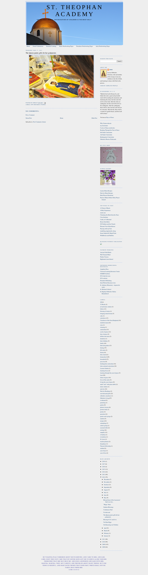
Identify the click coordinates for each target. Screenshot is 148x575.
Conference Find (107, 510)
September (107, 487)
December (107, 479)
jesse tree (102, 361)
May (105, 498)
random (102, 418)
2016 (103, 467)
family (102, 343)
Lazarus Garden (104, 368)
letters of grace (104, 377)
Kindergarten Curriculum (107, 137)
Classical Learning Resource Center (110, 271)
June (105, 495)
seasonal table (104, 428)
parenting (102, 403)
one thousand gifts (105, 393)
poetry (102, 412)
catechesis (103, 318)
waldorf (102, 448)
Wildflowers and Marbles (107, 235)
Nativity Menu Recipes (106, 193)
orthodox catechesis (105, 396)
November (107, 482)
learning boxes (104, 371)
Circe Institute (104, 217)
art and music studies (38, 104)
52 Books (102, 304)
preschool (103, 414)
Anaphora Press (104, 269)
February (106, 533)
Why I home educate (105, 123)
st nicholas (103, 437)
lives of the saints (105, 380)
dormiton (102, 339)
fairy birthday (104, 341)
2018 (103, 461)
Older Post (94, 118)
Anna (111, 69)
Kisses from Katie (105, 222)
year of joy (103, 451)
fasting (102, 348)
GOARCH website (105, 274)
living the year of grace (106, 382)
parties (102, 405)
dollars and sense (104, 336)
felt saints (102, 350)
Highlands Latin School (106, 259)
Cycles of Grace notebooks (107, 128)
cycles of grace (104, 332)
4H (101, 302)
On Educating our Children (110, 525)
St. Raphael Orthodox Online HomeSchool (108, 293)
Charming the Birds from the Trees (109, 215)
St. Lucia (102, 439)
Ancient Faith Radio (105, 252)
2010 (103, 542)
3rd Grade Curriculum (106, 135)
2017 (103, 464)
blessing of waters (105, 311)
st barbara (102, 435)
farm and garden (104, 345)
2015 (103, 469)
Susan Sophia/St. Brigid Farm (108, 233)
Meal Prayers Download (106, 195)
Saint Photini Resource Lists (108, 283)
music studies (104, 387)
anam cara (103, 213)
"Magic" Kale (107, 504)
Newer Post (29, 118)
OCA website (103, 278)
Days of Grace (110, 117)
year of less (103, 453)
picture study (103, 409)
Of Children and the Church (107, 224)
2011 (103, 539)
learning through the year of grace (109, 373)
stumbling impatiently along (108, 231)
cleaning (102, 327)
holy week (103, 355)
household (103, 359)
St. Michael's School (105, 289)
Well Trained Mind (105, 255)
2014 (103, 472)
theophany (103, 444)
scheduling (103, 423)
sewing (102, 430)
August (106, 490)
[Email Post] (45, 102)
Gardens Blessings (108, 507)
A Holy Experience (105, 210)
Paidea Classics (104, 257)
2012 (103, 477)
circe (101, 325)
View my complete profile (109, 85)
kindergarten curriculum (106, 364)
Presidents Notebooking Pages (84, 46)
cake (101, 316)
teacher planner (104, 441)
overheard (103, 400)
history (102, 352)
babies (102, 309)
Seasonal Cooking (51, 46)
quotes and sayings (105, 416)
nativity (102, 389)
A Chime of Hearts (105, 208)
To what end (106, 512)
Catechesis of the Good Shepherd (109, 320)
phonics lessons (104, 407)
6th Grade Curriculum (106, 132)
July (105, 492)
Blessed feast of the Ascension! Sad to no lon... (111, 501)
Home (28, 46)
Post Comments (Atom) (39, 122)
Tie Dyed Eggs (107, 522)
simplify (102, 432)
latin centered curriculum (107, 366)
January (106, 536)
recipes (102, 421)
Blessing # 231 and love (110, 519)
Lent (101, 375)
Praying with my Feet (106, 229)
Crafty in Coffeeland (105, 219)
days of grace (103, 334)
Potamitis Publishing (106, 280)
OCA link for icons (105, 276)
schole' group (103, 425)
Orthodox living (104, 398)
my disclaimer (104, 125)
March (106, 531)
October (106, 484)
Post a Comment (30, 115)
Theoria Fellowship (105, 446)
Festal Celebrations (38, 46)
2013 (103, 474)
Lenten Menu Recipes (106, 191)
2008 (103, 547)
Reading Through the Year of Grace (109, 130)
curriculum (103, 329)
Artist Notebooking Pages (103, 46)
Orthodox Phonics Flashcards (108, 139)
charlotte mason (104, 323)
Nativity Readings (105, 391)
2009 (103, 544)
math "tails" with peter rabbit (108, 384)
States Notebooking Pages (66, 46)
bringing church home (106, 313)
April (105, 528)
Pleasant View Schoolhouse (107, 226)
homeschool (103, 357)
